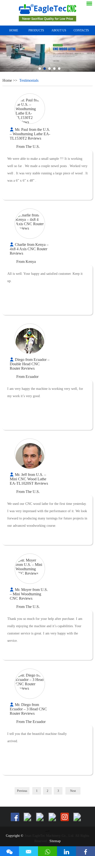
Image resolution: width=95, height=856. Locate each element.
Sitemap (55, 841)
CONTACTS (81, 30)
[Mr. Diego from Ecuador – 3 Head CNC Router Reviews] (30, 682)
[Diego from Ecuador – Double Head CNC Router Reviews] (30, 342)
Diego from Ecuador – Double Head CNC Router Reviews (29, 363)
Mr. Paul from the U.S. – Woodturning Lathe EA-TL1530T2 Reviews (30, 133)
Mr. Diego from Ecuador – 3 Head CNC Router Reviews (28, 709)
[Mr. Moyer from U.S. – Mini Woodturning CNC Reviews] (30, 567)
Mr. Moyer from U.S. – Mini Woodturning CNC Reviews (29, 594)
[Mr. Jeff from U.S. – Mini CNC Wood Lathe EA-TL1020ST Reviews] (30, 457)
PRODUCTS (36, 30)
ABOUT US (58, 30)
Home (13, 30)
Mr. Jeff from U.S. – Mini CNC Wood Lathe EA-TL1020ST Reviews (29, 479)
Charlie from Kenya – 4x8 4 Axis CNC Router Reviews (29, 248)
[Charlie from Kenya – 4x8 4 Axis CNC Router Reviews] (30, 222)
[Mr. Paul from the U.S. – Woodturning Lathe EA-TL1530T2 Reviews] (30, 111)
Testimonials (28, 80)
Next (73, 791)
